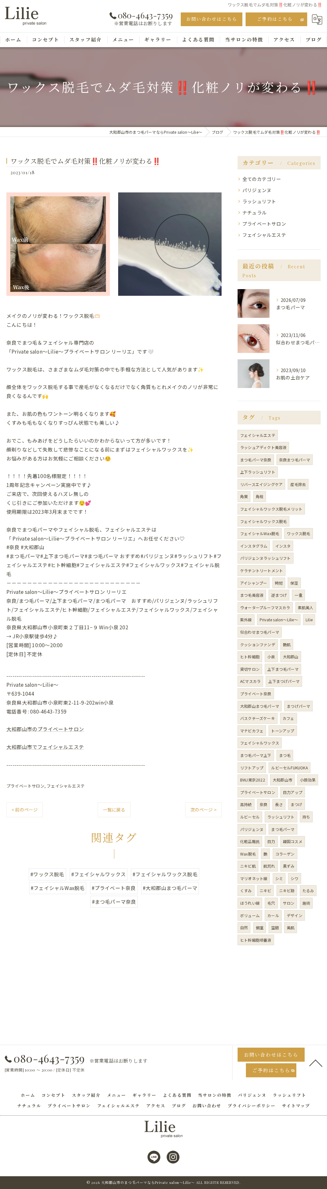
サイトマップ (296, 1105)
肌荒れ (269, 866)
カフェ (288, 718)
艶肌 (287, 644)
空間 (275, 927)
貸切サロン (250, 669)
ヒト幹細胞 (250, 656)
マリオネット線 (253, 878)
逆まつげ (279, 595)
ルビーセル (250, 816)
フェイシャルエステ (66, 786)
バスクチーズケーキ (257, 718)
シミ (279, 878)
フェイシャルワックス (259, 742)
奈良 (263, 804)
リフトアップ (251, 767)
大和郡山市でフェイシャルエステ (45, 746)
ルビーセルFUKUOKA (289, 767)
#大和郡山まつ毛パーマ (170, 887)
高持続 (246, 804)
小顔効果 (308, 779)
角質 (244, 496)
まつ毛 (285, 755)
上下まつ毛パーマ (283, 669)
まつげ (296, 804)
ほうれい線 (250, 903)
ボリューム (250, 915)
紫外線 (246, 619)
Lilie (309, 619)
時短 (279, 583)
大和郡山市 (282, 779)
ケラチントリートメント (261, 570)
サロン (289, 903)
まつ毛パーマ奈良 (255, 459)
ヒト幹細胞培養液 (255, 940)
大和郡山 (291, 656)
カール (273, 915)
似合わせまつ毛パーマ (259, 632)
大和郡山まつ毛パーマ (259, 706)
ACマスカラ (250, 681)
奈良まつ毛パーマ (294, 459)
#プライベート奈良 (114, 887)
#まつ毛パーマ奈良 (114, 901)
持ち (306, 816)
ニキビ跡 (287, 890)
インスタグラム (253, 546)
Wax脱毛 (248, 853)
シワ (294, 878)
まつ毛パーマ (282, 829)
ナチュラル (254, 212)
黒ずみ (289, 866)
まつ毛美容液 (251, 595)
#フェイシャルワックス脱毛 (165, 874)
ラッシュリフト (259, 201)
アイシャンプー (253, 583)
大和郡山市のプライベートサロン (45, 728)
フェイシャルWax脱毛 (259, 533)
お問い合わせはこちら (211, 19)
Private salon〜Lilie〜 (279, 619)
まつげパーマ (298, 706)
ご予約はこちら (275, 19)
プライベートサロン (25, 786)
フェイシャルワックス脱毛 (263, 521)
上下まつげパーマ (284, 681)
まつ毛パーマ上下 (255, 755)
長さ (279, 804)
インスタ (283, 546)
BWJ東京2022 (252, 779)
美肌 (290, 927)
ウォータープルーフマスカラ (265, 607)
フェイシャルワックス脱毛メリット (271, 509)
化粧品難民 (250, 841)
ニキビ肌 (248, 866)
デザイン (294, 915)
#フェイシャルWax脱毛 (58, 887)
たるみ (308, 890)
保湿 (294, 583)
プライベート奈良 (255, 693)
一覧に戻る (114, 809)
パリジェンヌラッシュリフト (265, 558)
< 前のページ (24, 809)
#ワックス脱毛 (47, 874)
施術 (306, 903)
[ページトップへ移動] (315, 1062)
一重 (298, 595)
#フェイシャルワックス (98, 874)
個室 (259, 927)
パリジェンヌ (256, 190)
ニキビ (265, 890)
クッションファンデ (257, 644)
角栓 (259, 496)
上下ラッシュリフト (257, 472)
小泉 (271, 656)
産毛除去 (298, 484)
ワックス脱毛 (298, 533)
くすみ (246, 890)
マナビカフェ (251, 730)
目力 (271, 841)
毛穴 (271, 903)
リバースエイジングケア (261, 484)
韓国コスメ (292, 841)
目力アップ (292, 792)
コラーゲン (285, 853)
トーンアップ (282, 730)
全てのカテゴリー (261, 179)
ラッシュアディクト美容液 (263, 447)
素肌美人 (306, 607)
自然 (244, 927)
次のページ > (203, 809)
